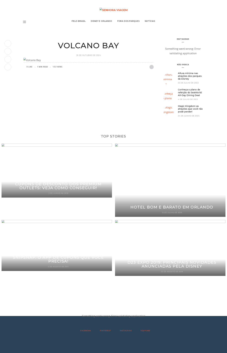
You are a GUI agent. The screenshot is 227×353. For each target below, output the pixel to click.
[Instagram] (7, 59)
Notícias (150, 21)
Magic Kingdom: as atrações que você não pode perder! (190, 109)
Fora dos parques (128, 21)
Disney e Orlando (101, 21)
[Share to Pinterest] (151, 67)
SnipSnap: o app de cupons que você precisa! (58, 259)
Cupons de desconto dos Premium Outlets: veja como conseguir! (58, 186)
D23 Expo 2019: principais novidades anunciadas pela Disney (171, 264)
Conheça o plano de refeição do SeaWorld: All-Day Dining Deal (190, 92)
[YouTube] (7, 67)
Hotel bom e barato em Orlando (171, 207)
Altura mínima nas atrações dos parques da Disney (190, 76)
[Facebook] (7, 43)
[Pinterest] (7, 51)
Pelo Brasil (79, 21)
